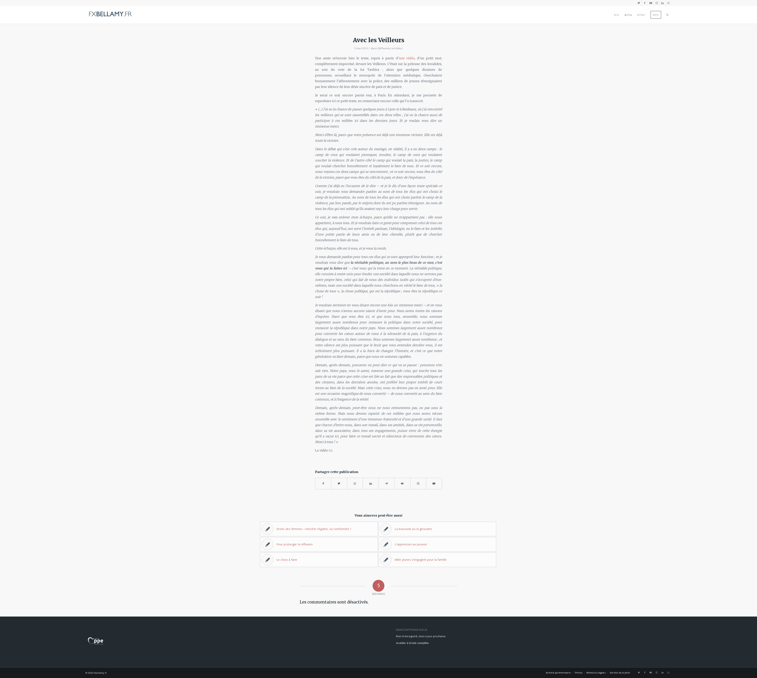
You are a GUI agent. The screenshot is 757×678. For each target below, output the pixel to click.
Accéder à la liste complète (412, 643)
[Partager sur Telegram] (386, 483)
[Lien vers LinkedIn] (662, 3)
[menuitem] (617, 15)
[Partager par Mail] (402, 483)
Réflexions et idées (390, 48)
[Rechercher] (667, 15)
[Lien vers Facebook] (645, 3)
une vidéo (407, 58)
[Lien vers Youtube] (651, 3)
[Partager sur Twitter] (339, 483)
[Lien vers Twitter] (639, 3)
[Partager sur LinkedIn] (370, 483)
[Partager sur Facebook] (323, 483)
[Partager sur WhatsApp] (355, 483)
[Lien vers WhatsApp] (668, 3)
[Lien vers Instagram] (656, 3)
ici (330, 450)
